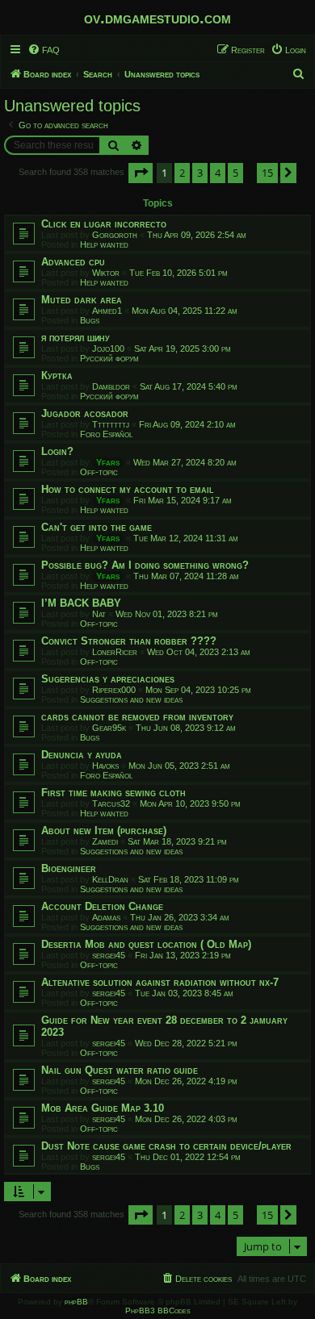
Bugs (89, 320)
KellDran (110, 879)
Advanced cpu (73, 262)
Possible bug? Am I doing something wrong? (145, 565)
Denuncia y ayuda (81, 755)
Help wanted (104, 244)
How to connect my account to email (127, 489)
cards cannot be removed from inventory (137, 717)
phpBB (76, 1301)
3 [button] (200, 172)
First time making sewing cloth (113, 793)
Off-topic (99, 472)
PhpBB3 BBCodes (158, 1310)
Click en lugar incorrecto (103, 224)
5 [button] (235, 172)
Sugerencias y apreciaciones (107, 679)
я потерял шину (75, 338)
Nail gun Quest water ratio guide (119, 1070)
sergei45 (108, 955)
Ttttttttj (110, 424)
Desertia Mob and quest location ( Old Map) (146, 944)
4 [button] (217, 172)
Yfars (108, 462)
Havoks (105, 765)
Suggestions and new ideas (131, 699)
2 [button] (182, 172)
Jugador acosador (84, 413)
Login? (57, 451)
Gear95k (109, 728)
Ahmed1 (107, 310)
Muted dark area (81, 300)
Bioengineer (68, 868)
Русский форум (109, 358)
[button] (140, 172)
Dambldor (111, 386)
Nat (99, 614)
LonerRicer (114, 652)
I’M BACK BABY (81, 603)
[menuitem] (43, 50)
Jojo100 (108, 348)
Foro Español (106, 434)
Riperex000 (114, 690)
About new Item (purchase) (103, 830)
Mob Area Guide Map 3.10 (102, 1108)
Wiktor (106, 273)
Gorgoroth (114, 235)
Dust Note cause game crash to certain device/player (166, 1146)
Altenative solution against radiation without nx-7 (160, 982)
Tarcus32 (111, 803)
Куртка (57, 375)
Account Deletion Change (102, 906)
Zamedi (105, 841)
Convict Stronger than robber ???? (128, 641)
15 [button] (267, 172)
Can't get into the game (96, 527)
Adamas (106, 917)
